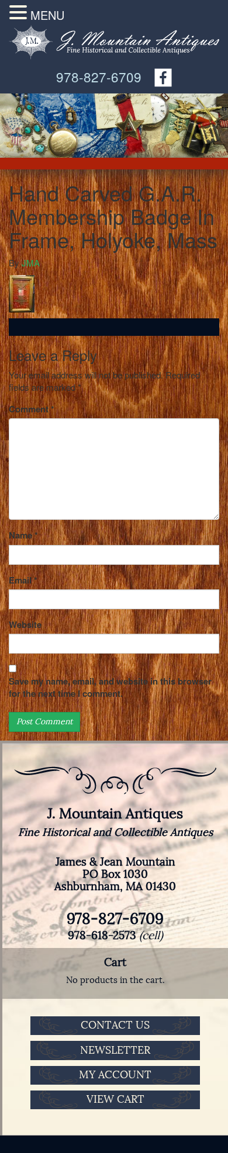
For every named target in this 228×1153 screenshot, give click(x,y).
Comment (31, 409)
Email (23, 580)
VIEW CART (115, 1099)
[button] (19, 12)
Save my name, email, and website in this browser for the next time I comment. (110, 687)
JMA (31, 262)
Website (25, 625)
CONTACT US (115, 1025)
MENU (47, 14)
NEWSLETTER (115, 1050)
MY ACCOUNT (115, 1074)
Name (23, 535)
